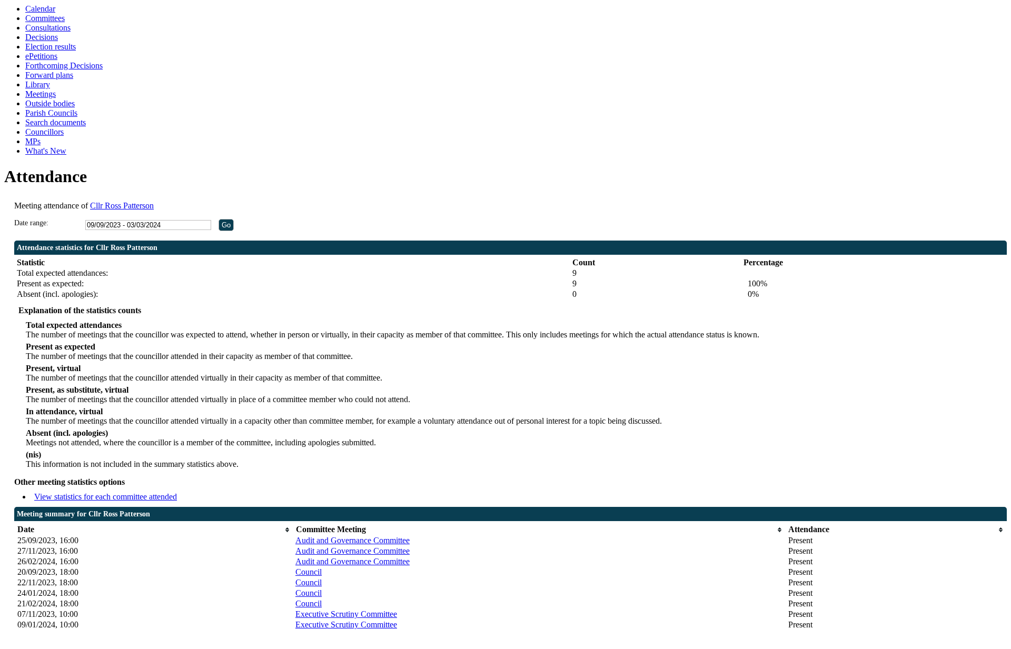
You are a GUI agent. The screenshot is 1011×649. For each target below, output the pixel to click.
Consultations (48, 27)
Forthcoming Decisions (64, 65)
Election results (50, 46)
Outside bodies (50, 103)
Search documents (55, 122)
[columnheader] (154, 529)
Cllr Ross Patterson (122, 205)
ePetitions (41, 56)
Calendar (40, 8)
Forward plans (49, 75)
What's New (45, 150)
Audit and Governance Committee (352, 540)
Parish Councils (51, 112)
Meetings (40, 93)
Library (37, 84)
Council (308, 571)
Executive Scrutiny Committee (346, 614)
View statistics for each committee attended (105, 496)
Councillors (44, 131)
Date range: (31, 223)
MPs (33, 141)
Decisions (41, 37)
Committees (45, 18)
